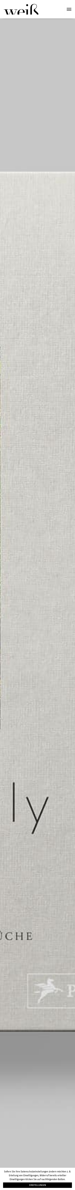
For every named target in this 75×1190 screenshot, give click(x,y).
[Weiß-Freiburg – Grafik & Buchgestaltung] (21, 8)
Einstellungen (37, 1185)
